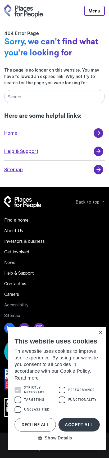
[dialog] (57, 388)
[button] (57, 438)
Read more (27, 378)
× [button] (100, 333)
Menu (94, 11)
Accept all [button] (79, 424)
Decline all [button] (35, 425)
